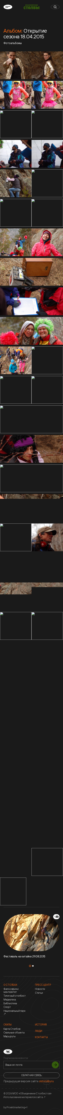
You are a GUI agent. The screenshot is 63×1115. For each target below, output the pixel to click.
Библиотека (10, 1003)
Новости (40, 989)
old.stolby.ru (46, 1081)
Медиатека (10, 999)
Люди (38, 1031)
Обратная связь (31, 1075)
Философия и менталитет (11, 990)
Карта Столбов (12, 1029)
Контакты (41, 1037)
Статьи (39, 992)
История (41, 1024)
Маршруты (10, 1036)
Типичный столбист (15, 995)
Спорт (7, 1007)
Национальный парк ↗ (14, 1012)
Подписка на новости (16, 1058)
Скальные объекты (14, 1032)
